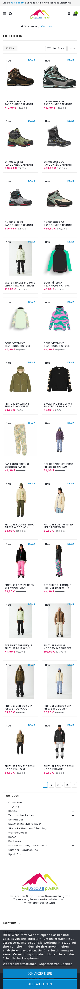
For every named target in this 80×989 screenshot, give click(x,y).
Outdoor (13, 796)
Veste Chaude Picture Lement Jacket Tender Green (20, 285)
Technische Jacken (21, 815)
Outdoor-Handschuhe (23, 850)
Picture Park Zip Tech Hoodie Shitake (20, 768)
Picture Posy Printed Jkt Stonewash (58, 526)
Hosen (12, 837)
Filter (12, 48)
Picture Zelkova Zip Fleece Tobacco (18, 707)
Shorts (12, 811)
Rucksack (14, 841)
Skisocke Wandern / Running (27, 828)
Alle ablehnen (40, 984)
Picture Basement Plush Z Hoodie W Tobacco (17, 406)
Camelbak (15, 802)
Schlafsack (15, 819)
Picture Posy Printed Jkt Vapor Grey (19, 586)
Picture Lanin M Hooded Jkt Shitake (57, 647)
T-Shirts (13, 806)
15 (67, 784)
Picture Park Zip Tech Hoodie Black (59, 768)
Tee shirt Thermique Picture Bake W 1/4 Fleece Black (57, 587)
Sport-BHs (15, 854)
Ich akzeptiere (40, 973)
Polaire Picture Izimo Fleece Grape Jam (58, 465)
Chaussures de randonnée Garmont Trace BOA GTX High (58, 164)
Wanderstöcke (18, 832)
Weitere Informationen (20, 964)
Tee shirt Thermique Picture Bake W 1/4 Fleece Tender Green (18, 648)
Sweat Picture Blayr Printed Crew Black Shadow (58, 406)
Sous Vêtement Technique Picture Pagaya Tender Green (19, 346)
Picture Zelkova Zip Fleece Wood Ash (57, 707)
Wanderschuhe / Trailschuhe (27, 845)
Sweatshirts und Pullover (24, 824)
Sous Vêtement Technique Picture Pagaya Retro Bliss (57, 346)
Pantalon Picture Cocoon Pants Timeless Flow (17, 466)
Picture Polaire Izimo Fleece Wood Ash (19, 526)
